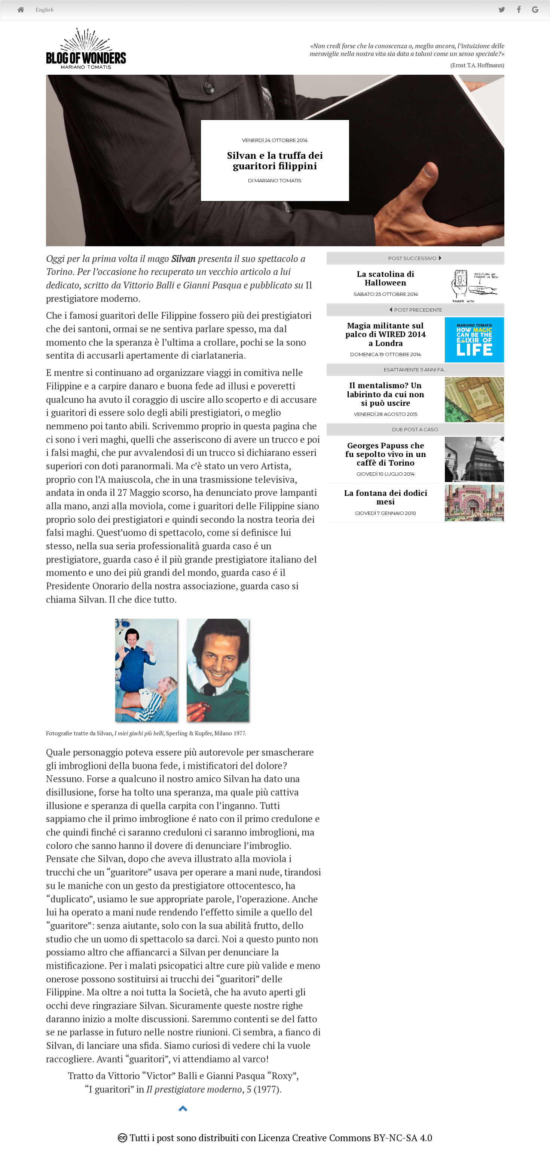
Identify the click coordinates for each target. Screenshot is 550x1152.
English (45, 9)
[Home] (21, 10)
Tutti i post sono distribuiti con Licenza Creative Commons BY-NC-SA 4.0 (279, 1137)
